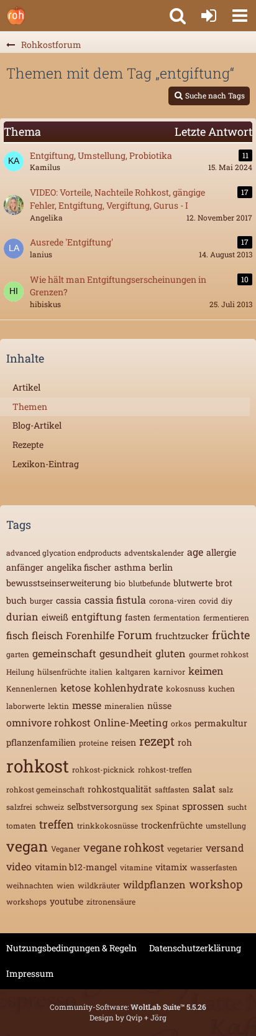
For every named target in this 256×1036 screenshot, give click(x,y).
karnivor (169, 672)
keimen (206, 670)
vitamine (136, 867)
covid (208, 601)
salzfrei (19, 807)
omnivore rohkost (48, 722)
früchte (231, 634)
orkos (181, 723)
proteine (93, 743)
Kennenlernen (31, 688)
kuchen (221, 688)
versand (225, 847)
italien (100, 672)
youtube (66, 901)
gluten (170, 653)
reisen (123, 742)
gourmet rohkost (219, 654)
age (195, 551)
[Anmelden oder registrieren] (208, 15)
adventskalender (154, 553)
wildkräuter (99, 885)
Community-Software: (128, 1007)
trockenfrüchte (172, 825)
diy (226, 601)
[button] (239, 15)
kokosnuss (185, 688)
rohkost (37, 765)
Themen (29, 406)
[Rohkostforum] (15, 15)
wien (66, 885)
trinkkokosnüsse (107, 825)
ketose (75, 687)
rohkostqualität (120, 789)
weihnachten (29, 885)
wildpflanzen (154, 884)
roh (185, 742)
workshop (216, 884)
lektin (58, 706)
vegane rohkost (123, 847)
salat (204, 788)
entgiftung (96, 616)
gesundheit (125, 653)
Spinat (167, 807)
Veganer (65, 848)
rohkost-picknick (103, 769)
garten (17, 654)
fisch (17, 635)
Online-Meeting (131, 722)
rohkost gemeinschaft (45, 789)
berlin (161, 567)
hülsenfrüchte (61, 672)
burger (41, 601)
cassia (68, 600)
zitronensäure (110, 901)
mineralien (124, 706)
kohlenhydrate (128, 687)
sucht (237, 807)
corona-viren (172, 601)
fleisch (47, 635)
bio (120, 583)
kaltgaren (133, 672)
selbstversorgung (102, 806)
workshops (26, 901)
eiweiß (55, 617)
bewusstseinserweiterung (58, 583)
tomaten (21, 825)
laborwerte (25, 706)
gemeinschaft (64, 653)
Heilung (20, 672)
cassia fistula (115, 599)
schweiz (49, 807)
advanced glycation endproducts (63, 553)
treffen (56, 824)
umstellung (226, 825)
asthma (130, 567)
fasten (137, 617)
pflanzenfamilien (41, 742)
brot (224, 583)
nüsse (159, 705)
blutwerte (193, 583)
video (19, 866)
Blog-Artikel (37, 425)
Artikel (26, 387)
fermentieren (226, 617)
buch (16, 600)
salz (226, 789)
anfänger (24, 567)
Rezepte (27, 444)
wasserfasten (213, 867)
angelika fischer (79, 567)
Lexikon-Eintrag (45, 464)
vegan (27, 846)
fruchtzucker (182, 636)
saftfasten (172, 789)
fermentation (176, 617)
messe (86, 704)
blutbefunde (149, 583)
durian (22, 616)
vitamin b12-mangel (76, 867)
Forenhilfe (90, 635)
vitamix (171, 867)
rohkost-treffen (165, 769)
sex (147, 807)
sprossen (203, 805)
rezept (157, 741)
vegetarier (185, 848)
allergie (221, 552)
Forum (134, 634)
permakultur (220, 723)
